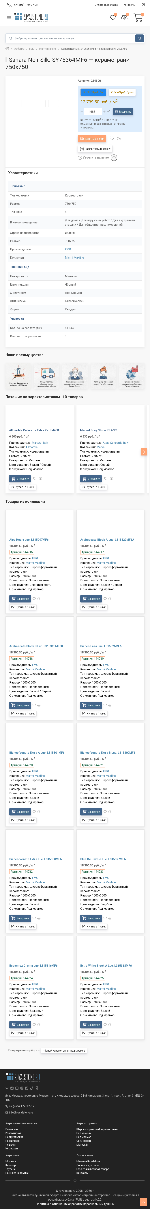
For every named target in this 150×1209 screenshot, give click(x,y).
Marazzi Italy (40, 442)
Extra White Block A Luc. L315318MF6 (106, 965)
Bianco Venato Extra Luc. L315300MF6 (35, 859)
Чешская (10, 1144)
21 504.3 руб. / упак (122, 92)
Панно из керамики (17, 1172)
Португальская (14, 1136)
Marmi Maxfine (74, 257)
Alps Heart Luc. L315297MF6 (28, 539)
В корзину (125, 111)
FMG (68, 249)
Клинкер (10, 1165)
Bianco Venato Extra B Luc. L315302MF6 (107, 752)
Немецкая (11, 1148)
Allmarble (32, 447)
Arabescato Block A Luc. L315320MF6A (107, 539)
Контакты (82, 1172)
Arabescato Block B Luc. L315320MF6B (36, 646)
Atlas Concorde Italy (116, 442)
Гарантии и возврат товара (92, 1169)
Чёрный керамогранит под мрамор (64, 1050)
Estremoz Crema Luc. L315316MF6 (33, 965)
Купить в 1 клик (94, 138)
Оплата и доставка (87, 1165)
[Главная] (7, 48)
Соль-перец (83, 1140)
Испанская (11, 1129)
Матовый (82, 1144)
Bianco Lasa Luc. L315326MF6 (100, 646)
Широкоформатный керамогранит (97, 1129)
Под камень (83, 1133)
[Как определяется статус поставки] (114, 157)
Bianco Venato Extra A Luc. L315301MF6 (36, 752)
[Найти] (139, 38)
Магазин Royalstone (88, 1161)
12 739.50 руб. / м (93, 92)
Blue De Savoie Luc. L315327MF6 (103, 859)
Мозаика (10, 1161)
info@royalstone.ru (20, 1112)
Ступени (10, 1169)
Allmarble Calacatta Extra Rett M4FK (34, 430)
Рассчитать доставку (97, 148)
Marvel (101, 447)
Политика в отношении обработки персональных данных (75, 1204)
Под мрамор (83, 1136)
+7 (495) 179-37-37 (21, 1106)
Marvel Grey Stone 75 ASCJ (99, 430)
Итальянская (13, 1133)
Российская (12, 1140)
